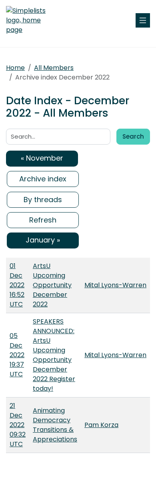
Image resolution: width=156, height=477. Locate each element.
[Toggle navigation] (143, 20)
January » (43, 240)
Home (15, 67)
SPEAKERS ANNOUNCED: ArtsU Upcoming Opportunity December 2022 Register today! (54, 355)
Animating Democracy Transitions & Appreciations (55, 425)
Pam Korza (101, 424)
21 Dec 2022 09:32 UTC (18, 425)
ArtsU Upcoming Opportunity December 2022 (52, 285)
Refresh (42, 220)
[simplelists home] (30, 20)
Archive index (42, 179)
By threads (43, 200)
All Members (54, 67)
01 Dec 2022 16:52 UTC (17, 285)
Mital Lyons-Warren (115, 285)
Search (133, 136)
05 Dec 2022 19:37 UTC (17, 355)
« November (42, 158)
